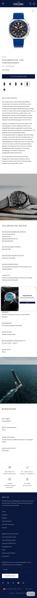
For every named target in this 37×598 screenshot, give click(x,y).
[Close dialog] (35, 287)
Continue (27, 302)
